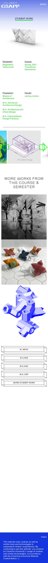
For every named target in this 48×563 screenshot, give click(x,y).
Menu (43, 4)
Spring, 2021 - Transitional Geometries (31, 67)
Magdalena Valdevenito (8, 65)
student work (24, 18)
